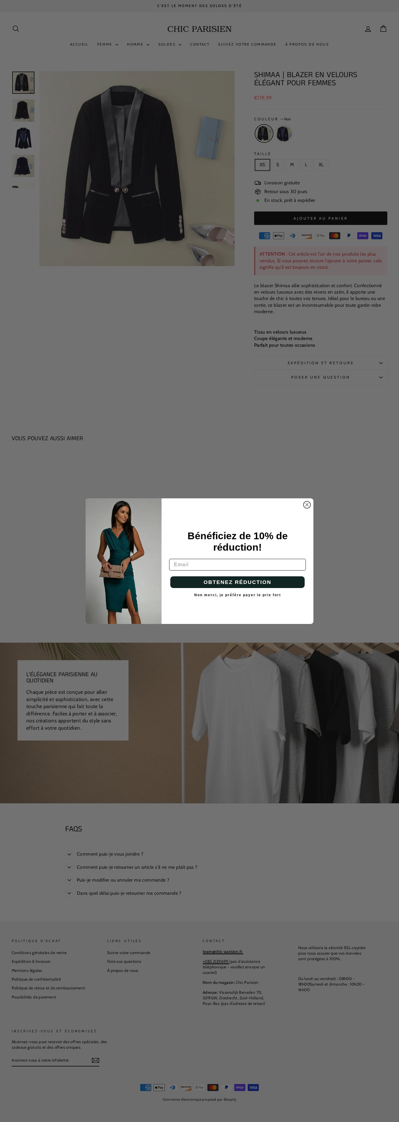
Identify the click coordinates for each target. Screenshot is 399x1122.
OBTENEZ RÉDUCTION (237, 582)
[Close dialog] (306, 504)
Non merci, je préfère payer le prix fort (237, 595)
